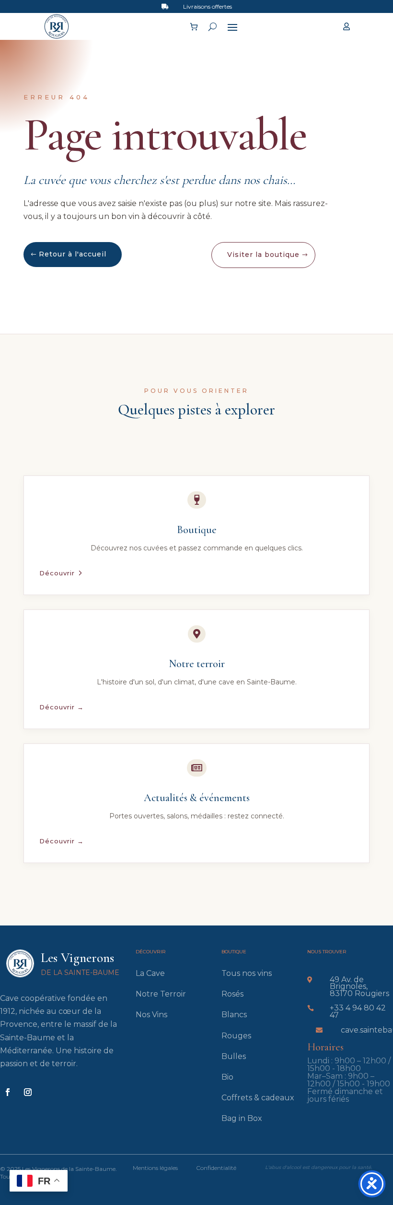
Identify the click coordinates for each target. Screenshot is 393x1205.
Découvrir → (61, 707)
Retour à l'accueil (72, 254)
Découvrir (57, 573)
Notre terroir (197, 663)
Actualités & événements (197, 797)
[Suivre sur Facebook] (7, 1092)
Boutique (197, 529)
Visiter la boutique (263, 254)
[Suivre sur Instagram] (27, 1092)
